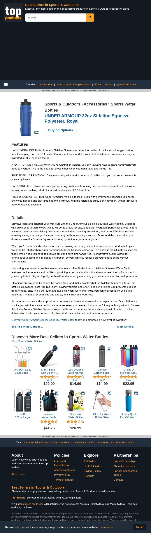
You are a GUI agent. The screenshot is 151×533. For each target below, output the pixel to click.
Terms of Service (64, 479)
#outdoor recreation (122, 442)
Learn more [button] (106, 527)
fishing (109, 84)
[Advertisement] (75, 52)
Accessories (95, 104)
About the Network (124, 466)
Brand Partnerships (125, 461)
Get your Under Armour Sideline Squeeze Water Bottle (43, 319)
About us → (18, 474)
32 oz (97, 84)
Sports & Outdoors (62, 104)
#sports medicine (61, 442)
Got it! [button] (139, 527)
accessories (45, 84)
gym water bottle (126, 84)
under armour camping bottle (73, 84)
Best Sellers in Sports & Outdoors (52, 5)
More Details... (126, 326)
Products (89, 475)
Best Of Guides (92, 466)
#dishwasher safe (84, 442)
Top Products (18, 497)
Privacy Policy (62, 474)
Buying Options (60, 130)
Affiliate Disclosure (65, 469)
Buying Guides (92, 470)
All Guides (90, 461)
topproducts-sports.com (31, 504)
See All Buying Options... (27, 326)
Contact (118, 479)
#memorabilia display (36, 442)
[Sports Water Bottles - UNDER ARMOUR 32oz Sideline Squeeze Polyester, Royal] (26, 117)
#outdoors (102, 442)
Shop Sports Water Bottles (26, 341)
